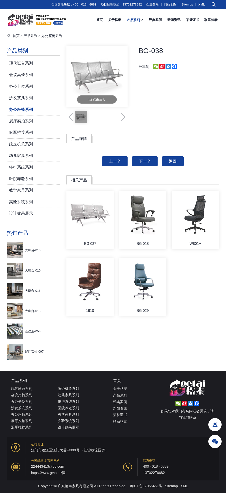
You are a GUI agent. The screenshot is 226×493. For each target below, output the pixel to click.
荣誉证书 (192, 20)
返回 (173, 161)
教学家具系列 (21, 190)
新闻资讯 (174, 20)
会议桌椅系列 (21, 75)
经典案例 (155, 20)
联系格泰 (211, 20)
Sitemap (187, 4)
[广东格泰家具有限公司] (36, 30)
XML (201, 4)
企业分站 (152, 4)
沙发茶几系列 (21, 98)
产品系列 (133, 20)
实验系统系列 (21, 202)
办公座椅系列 (51, 36)
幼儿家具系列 (21, 155)
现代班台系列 (21, 63)
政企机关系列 (21, 144)
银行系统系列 (21, 167)
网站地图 (170, 4)
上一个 (115, 161)
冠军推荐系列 (21, 132)
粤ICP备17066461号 (146, 486)
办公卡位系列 (21, 86)
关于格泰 (114, 20)
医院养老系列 (21, 179)
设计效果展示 (21, 213)
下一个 (145, 161)
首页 (99, 20)
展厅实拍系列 (21, 121)
